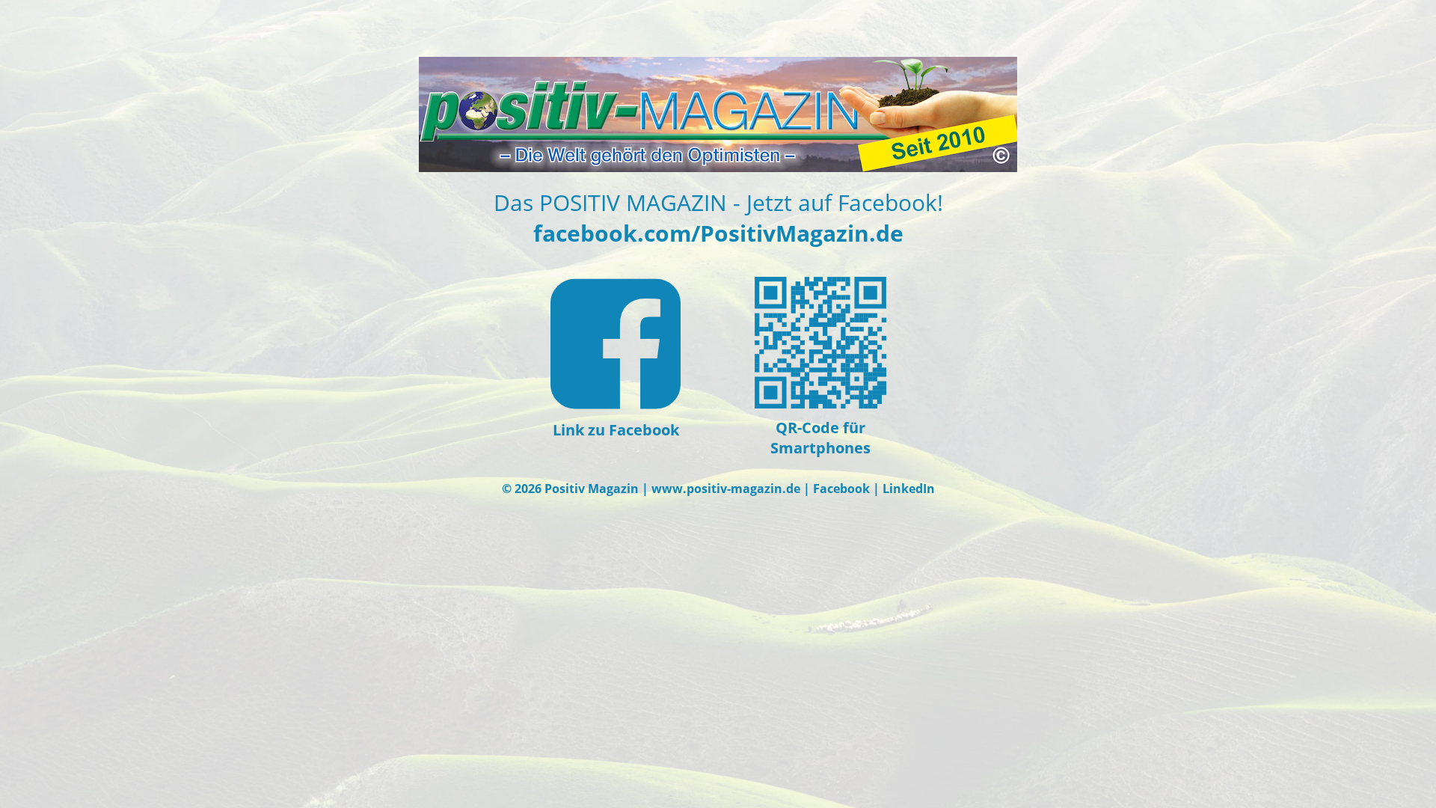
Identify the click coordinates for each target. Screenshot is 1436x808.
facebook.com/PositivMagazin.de (718, 233)
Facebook (841, 488)
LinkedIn (909, 488)
